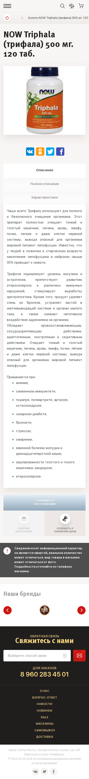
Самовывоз (44, 730)
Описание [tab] (44, 170)
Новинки (44, 710)
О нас (44, 691)
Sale (44, 717)
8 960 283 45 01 (44, 674)
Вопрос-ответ (44, 697)
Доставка (44, 736)
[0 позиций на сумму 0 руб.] (81, 6)
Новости (44, 704)
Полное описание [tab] (44, 184)
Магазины (44, 723)
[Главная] (7, 18)
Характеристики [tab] (44, 197)
